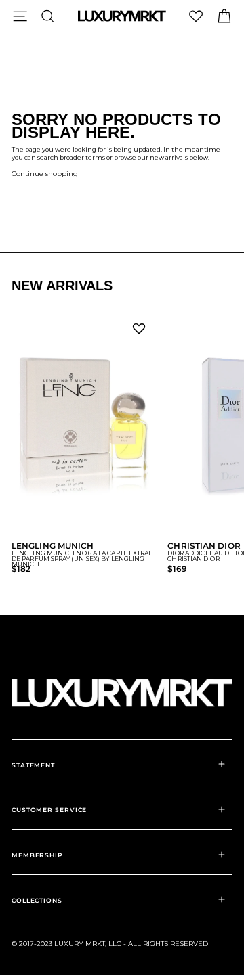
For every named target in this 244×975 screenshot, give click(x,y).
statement (33, 765)
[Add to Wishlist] (141, 332)
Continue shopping (45, 173)
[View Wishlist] (195, 15)
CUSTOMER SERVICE (49, 809)
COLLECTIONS (37, 900)
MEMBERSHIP (37, 855)
